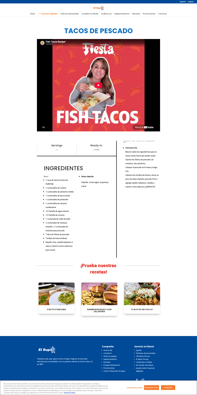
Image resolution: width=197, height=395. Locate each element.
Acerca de (108, 350)
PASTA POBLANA (56, 309)
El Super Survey (142, 359)
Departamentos (122, 14)
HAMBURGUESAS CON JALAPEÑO (99, 310)
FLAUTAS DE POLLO (142, 309)
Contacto (108, 353)
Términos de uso (143, 356)
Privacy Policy (69, 393)
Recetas (136, 14)
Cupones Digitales (49, 14)
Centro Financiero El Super (114, 371)
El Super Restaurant (112, 365)
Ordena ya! (106, 14)
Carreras (162, 14)
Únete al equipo (110, 356)
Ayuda (138, 350)
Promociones (149, 14)
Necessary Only (151, 387)
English (191, 2)
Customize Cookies (144, 362)
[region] (98, 387)
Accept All (168, 387)
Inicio (32, 14)
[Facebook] (136, 380)
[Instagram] (142, 380)
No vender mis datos (144, 365)
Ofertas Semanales (70, 14)
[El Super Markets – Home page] (99, 8)
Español (183, 2)
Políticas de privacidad (145, 353)
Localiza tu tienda (90, 14)
